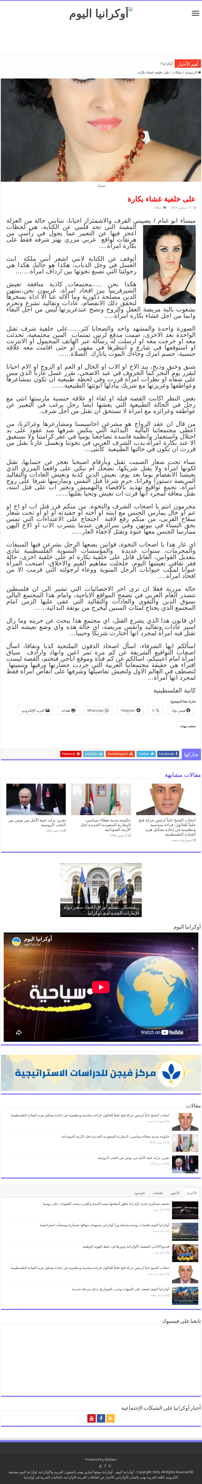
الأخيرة (192, 1193)
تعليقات (157, 1193)
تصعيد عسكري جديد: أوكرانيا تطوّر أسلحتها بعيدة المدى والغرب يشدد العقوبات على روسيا (106, 1204)
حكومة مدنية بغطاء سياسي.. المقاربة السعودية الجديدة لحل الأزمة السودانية (105, 825)
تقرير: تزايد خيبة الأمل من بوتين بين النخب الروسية (133, 1158)
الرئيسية (191, 72)
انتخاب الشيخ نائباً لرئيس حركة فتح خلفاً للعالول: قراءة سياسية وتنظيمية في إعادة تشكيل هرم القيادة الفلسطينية (167, 827)
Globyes (110, 1459)
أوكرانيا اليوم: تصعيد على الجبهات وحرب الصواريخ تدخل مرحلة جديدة (120, 1289)
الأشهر (175, 1193)
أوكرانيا (107, 1472)
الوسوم (139, 1193)
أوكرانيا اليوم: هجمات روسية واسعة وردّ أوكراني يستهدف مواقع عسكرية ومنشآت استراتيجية (104, 1225)
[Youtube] (91, 1418)
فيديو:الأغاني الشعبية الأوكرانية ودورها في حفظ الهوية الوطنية (126, 1246)
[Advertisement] (101, 37)
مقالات (177, 72)
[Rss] (110, 1418)
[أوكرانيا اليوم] (101, 12)
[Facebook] (101, 1418)
